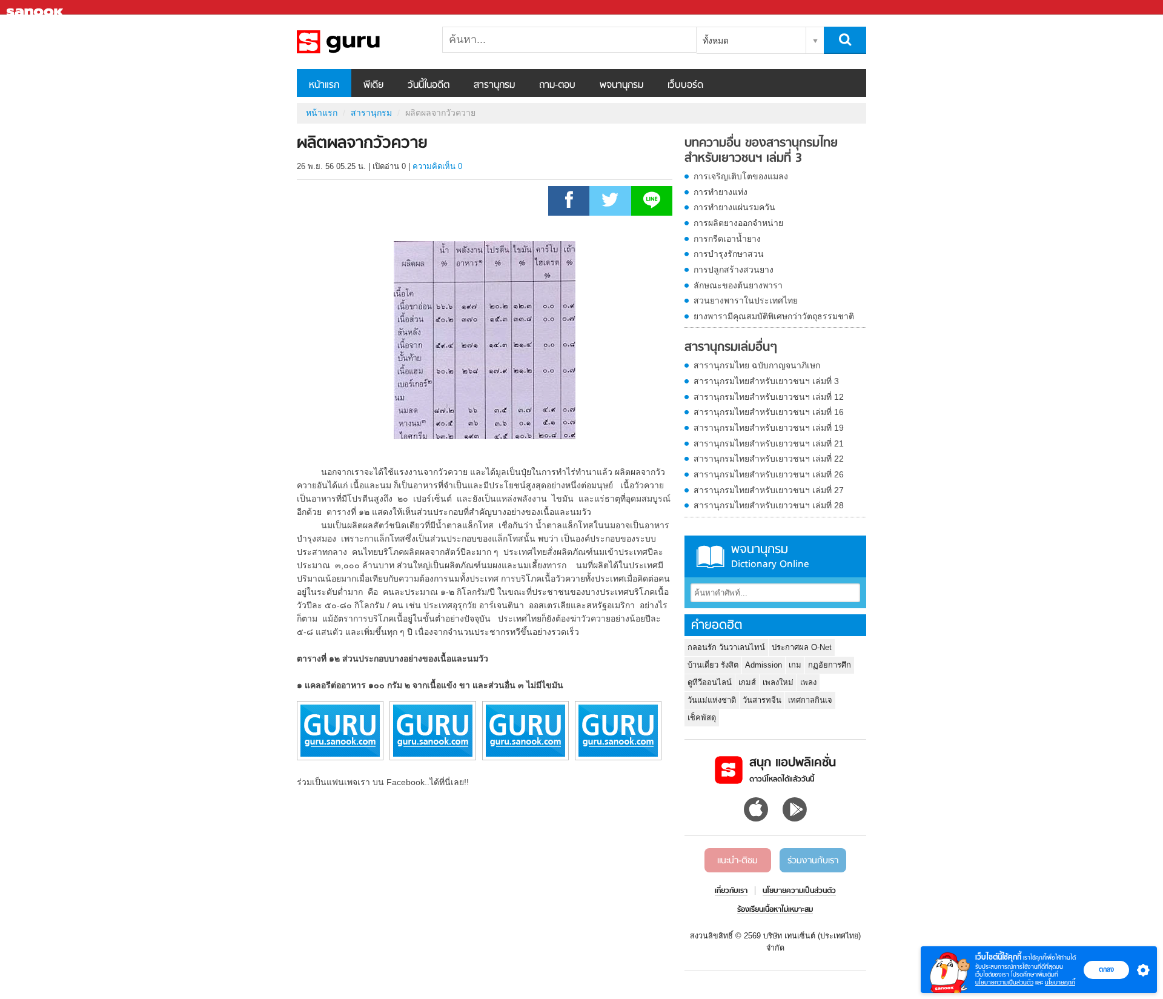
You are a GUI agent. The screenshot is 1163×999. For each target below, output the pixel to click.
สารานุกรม (494, 85)
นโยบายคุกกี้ (1060, 982)
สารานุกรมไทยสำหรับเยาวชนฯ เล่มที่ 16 (769, 412)
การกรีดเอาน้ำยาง (727, 239)
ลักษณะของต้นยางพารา (738, 285)
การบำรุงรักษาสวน (729, 254)
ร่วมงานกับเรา (812, 861)
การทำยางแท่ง (720, 192)
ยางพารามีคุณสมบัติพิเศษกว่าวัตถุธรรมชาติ (774, 316)
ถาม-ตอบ (557, 85)
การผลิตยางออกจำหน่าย (738, 223)
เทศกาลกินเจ (810, 700)
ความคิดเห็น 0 (437, 166)
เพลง (808, 682)
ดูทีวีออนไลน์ (710, 682)
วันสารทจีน (762, 700)
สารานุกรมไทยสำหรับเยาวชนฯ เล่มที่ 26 (769, 474)
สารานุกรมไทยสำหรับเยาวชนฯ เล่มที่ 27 (769, 490)
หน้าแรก (324, 85)
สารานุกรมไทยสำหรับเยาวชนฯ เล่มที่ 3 (766, 381)
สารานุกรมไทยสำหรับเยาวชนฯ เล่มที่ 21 (769, 443)
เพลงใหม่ (778, 682)
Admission (763, 664)
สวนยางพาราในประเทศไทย (746, 300)
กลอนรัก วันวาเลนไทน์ (726, 647)
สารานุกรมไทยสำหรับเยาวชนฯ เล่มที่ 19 (769, 428)
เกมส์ (747, 682)
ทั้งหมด (716, 40)
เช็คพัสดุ (702, 717)
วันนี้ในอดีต (428, 85)
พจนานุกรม (621, 85)
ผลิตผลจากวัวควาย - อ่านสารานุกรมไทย (360, 41)
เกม (795, 664)
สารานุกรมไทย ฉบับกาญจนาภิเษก (757, 365)
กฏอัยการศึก (829, 664)
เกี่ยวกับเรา (731, 891)
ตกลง (1106, 969)
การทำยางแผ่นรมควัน (734, 207)
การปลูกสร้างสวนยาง (734, 269)
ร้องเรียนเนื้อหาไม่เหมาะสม (775, 910)
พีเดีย (373, 85)
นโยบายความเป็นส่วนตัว (1004, 982)
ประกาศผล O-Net (802, 647)
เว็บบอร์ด (685, 85)
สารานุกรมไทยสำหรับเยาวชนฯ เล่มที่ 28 (769, 505)
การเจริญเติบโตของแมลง (741, 176)
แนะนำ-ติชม (737, 861)
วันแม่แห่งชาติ (712, 700)
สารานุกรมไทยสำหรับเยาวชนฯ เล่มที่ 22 (769, 458)
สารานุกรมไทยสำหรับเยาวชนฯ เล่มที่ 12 (769, 397)
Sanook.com (36, 7)
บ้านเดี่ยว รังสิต (713, 664)
